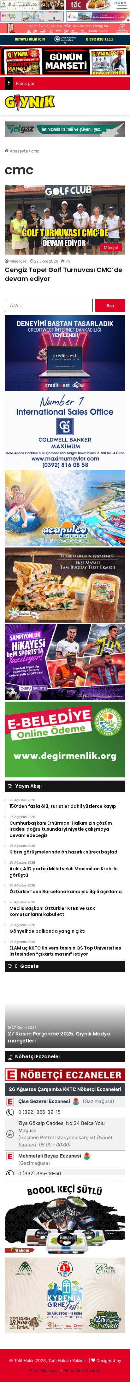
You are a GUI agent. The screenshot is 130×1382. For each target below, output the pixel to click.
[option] (65, 1013)
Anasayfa (18, 150)
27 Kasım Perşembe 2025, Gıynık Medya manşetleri (59, 1037)
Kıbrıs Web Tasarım (81, 1370)
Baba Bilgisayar (44, 1370)
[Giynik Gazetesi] (30, 102)
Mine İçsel (18, 261)
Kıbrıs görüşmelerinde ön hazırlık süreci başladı (62, 83)
